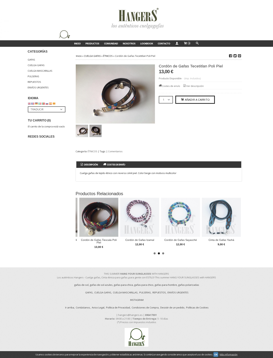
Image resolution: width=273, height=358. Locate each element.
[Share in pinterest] (239, 55)
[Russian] (47, 104)
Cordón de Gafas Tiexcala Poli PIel (99, 241)
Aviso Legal (98, 307)
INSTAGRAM (137, 300)
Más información (229, 354)
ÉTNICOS (92, 151)
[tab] (88, 164)
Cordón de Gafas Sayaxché (180, 239)
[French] (32, 104)
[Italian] (39, 104)
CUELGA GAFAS (36, 65)
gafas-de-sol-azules (101, 285)
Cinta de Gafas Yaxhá (221, 239)
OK (215, 354)
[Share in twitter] (235, 55)
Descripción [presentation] (91, 164)
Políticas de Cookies (197, 307)
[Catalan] (54, 104)
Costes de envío (171, 86)
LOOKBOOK (146, 43)
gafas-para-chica (123, 285)
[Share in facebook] (230, 55)
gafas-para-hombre (166, 285)
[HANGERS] (136, 20)
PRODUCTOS (92, 43)
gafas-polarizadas (188, 285)
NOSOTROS (129, 43)
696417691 (151, 315)
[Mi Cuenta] (176, 43)
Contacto (164, 43)
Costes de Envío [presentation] (115, 164)
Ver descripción (195, 86)
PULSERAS (33, 76)
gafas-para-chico (143, 285)
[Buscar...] (197, 43)
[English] (29, 104)
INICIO (77, 43)
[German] (36, 104)
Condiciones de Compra (145, 307)
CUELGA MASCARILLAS (40, 70)
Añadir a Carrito (197, 99)
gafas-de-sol (81, 285)
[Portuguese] (43, 104)
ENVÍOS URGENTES (38, 87)
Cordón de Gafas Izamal (139, 239)
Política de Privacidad (118, 307)
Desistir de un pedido (172, 307)
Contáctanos (83, 307)
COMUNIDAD (111, 43)
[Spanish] (50, 104)
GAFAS (31, 59)
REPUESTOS (34, 82)
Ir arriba (69, 307)
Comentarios (115, 151)
